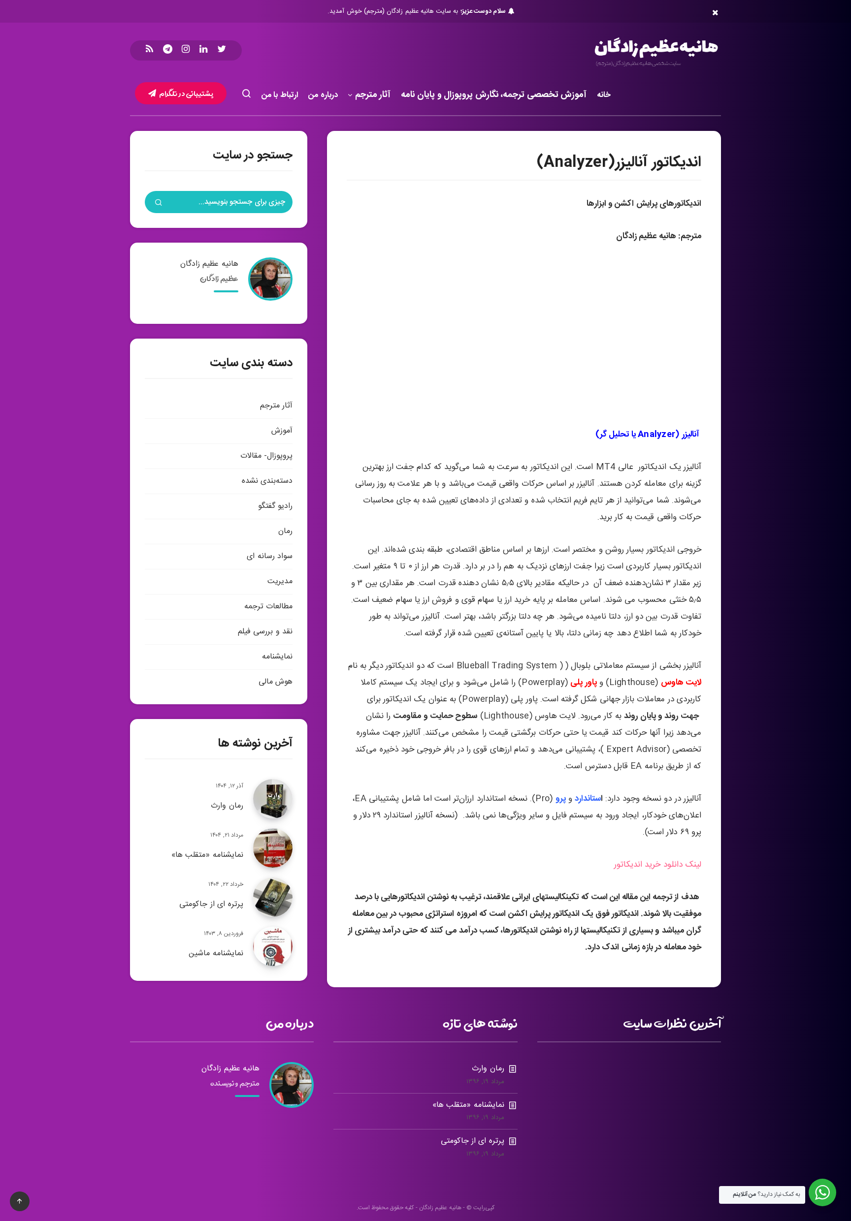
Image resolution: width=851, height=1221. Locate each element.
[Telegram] (167, 50)
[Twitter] (221, 50)
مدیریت (280, 581)
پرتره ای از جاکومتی (211, 904)
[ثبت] (159, 203)
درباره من (323, 95)
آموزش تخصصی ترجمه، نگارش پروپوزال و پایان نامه (494, 95)
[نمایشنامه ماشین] (273, 946)
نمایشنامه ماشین (216, 953)
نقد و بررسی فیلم (265, 631)
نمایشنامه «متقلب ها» (207, 855)
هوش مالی (276, 682)
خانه (604, 95)
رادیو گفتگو (275, 506)
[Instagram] (186, 50)
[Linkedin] (203, 50)
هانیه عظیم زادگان (209, 264)
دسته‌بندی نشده (267, 481)
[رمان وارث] (273, 798)
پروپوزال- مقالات (266, 456)
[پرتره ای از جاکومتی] (273, 897)
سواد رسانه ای (270, 556)
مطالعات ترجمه (268, 606)
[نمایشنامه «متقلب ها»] (273, 848)
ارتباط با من (280, 95)
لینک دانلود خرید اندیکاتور (657, 865)
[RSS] (149, 50)
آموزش (282, 431)
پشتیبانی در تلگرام (186, 93)
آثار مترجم (373, 95)
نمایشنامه (277, 656)
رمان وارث (227, 806)
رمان (285, 531)
